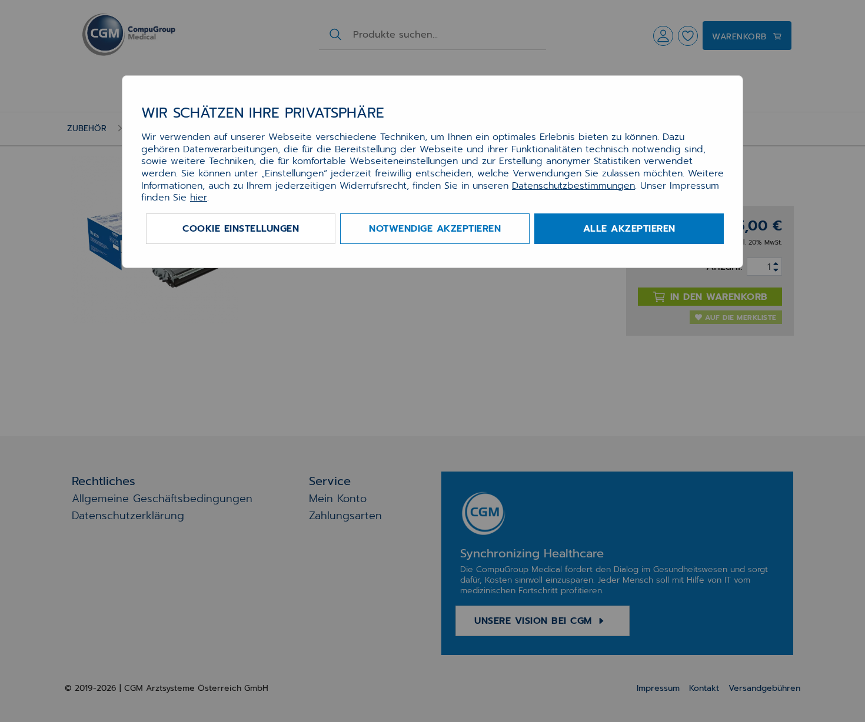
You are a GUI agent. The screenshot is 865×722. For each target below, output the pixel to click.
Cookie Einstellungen (240, 229)
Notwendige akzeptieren (435, 229)
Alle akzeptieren (629, 229)
